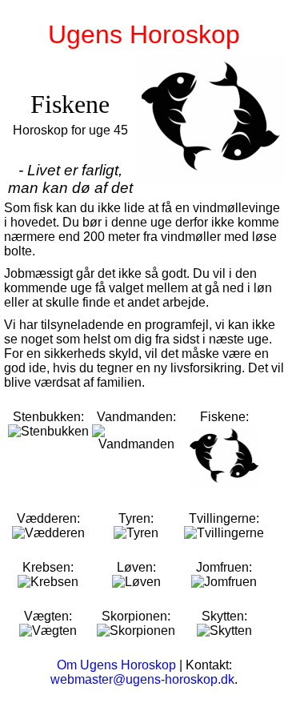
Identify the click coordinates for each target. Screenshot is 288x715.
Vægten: (48, 616)
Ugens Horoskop (144, 34)
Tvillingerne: (224, 518)
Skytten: (224, 616)
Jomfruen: (224, 567)
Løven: (136, 567)
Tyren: (136, 518)
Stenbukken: (48, 417)
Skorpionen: (136, 616)
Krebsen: (48, 567)
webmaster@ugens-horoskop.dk (142, 679)
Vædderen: (48, 518)
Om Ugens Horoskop (116, 665)
